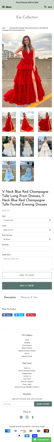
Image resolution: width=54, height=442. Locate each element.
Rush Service (7, 235)
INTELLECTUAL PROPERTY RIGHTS (27, 387)
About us (27, 368)
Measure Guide (27, 356)
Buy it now (27, 285)
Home (3, 28)
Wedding (27, 342)
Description (10, 297)
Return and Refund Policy (27, 371)
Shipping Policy (27, 373)
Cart (50, 7)
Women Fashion (27, 348)
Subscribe (43, 404)
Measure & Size (29, 297)
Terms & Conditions (27, 381)
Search (27, 353)
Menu (8, 7)
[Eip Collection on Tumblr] (32, 418)
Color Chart (27, 379)
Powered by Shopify (38, 426)
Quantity (5, 245)
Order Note (6, 255)
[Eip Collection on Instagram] (27, 418)
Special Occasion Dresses (27, 350)
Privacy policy (27, 384)
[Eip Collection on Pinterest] (21, 418)
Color (4, 226)
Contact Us (27, 376)
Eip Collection (27, 17)
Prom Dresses (27, 345)
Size (4, 216)
